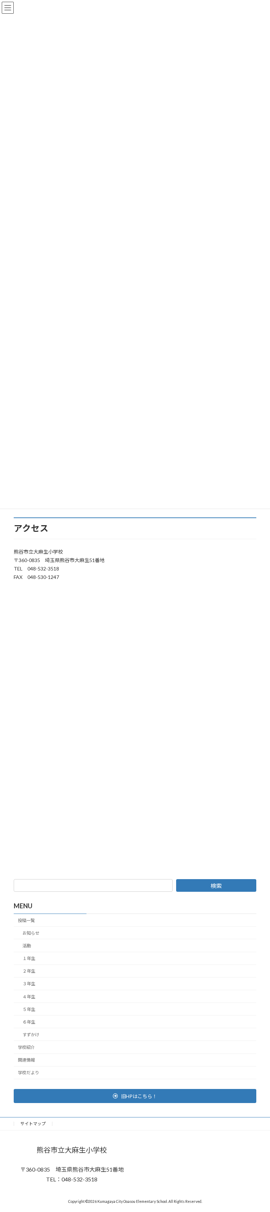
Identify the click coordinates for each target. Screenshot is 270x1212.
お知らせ (30, 933)
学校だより (28, 1072)
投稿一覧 (26, 920)
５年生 (28, 1009)
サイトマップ (33, 1123)
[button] (135, 1096)
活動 (26, 945)
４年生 (28, 996)
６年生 (28, 1021)
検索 (216, 885)
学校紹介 (26, 1047)
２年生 (28, 971)
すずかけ (30, 1034)
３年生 (28, 983)
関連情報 (26, 1060)
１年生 (28, 958)
